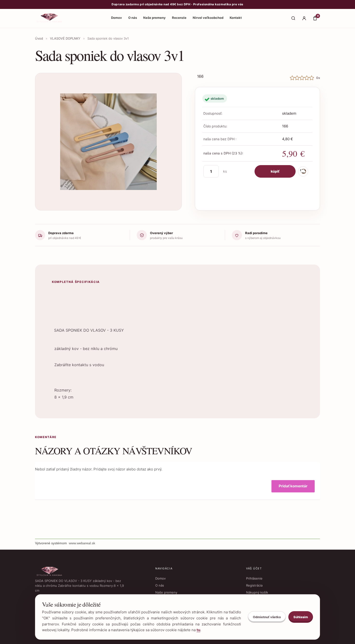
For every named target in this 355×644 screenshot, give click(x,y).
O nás (132, 18)
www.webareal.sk (82, 543)
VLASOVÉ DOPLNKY (65, 38)
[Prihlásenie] (304, 18)
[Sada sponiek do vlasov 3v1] (108, 141)
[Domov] (49, 18)
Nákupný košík (257, 592)
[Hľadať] (293, 18)
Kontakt (236, 18)
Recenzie (179, 18)
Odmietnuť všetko (267, 617)
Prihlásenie (254, 578)
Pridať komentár (293, 486)
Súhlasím (300, 617)
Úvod (39, 38)
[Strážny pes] (303, 171)
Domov (116, 18)
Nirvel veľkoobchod (208, 18)
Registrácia (254, 585)
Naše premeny (154, 18)
